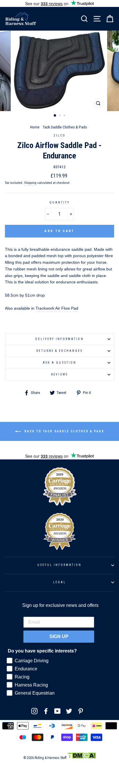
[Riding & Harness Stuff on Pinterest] (80, 711)
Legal (59, 582)
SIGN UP (58, 636)
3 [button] (65, 116)
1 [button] (55, 115)
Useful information (59, 564)
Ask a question (59, 362)
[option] (59, 71)
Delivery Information (59, 339)
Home (35, 127)
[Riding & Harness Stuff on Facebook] (46, 711)
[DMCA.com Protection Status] (81, 758)
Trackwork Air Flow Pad (57, 308)
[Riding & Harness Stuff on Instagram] (34, 711)
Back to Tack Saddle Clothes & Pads (63, 431)
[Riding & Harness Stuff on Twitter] (69, 711)
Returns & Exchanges (59, 350)
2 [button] (60, 116)
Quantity (59, 202)
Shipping (30, 183)
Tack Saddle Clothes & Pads (65, 127)
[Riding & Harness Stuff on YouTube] (57, 711)
